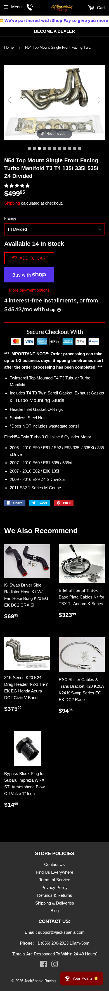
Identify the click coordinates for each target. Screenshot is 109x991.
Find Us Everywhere (54, 872)
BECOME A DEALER (54, 31)
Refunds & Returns (54, 895)
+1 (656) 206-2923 (51, 943)
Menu (16, 6)
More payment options (29, 290)
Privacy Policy (54, 887)
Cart (100, 7)
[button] (17, 185)
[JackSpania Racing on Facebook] (43, 965)
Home (9, 47)
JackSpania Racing (40, 981)
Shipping (12, 203)
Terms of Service (54, 879)
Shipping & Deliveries (54, 903)
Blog (55, 910)
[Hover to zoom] (54, 102)
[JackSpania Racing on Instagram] (54, 965)
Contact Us (54, 864)
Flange (10, 218)
